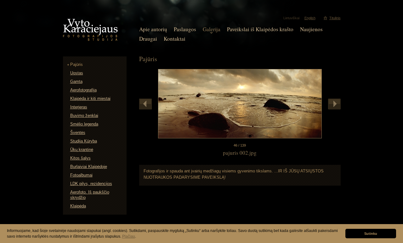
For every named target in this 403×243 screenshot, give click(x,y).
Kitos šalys (80, 158)
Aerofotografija (83, 90)
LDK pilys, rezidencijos (91, 183)
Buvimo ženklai (84, 115)
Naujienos (311, 29)
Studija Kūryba (83, 141)
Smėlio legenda (84, 124)
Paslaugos (185, 29)
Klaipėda (78, 206)
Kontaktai (174, 38)
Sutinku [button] (370, 233)
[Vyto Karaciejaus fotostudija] (90, 39)
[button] (138, 237)
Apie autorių (153, 29)
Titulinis (335, 18)
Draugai (148, 38)
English (309, 18)
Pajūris (76, 64)
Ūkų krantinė (81, 149)
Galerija (211, 29)
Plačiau (128, 236)
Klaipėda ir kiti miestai (90, 98)
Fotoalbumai (81, 175)
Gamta (76, 81)
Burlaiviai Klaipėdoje (88, 166)
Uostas (76, 73)
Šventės (77, 132)
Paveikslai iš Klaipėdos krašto (260, 29)
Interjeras (78, 107)
